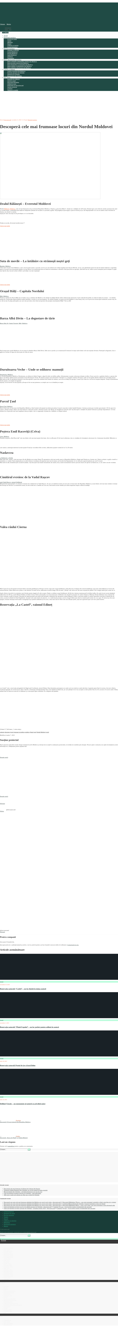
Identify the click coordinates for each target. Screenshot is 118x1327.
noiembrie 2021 (8, 1273)
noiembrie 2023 (8, 1255)
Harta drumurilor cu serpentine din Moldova (20, 64)
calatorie (2, 732)
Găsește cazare (11, 81)
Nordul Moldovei (12, 53)
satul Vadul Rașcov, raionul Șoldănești (11, 482)
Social (5, 1308)
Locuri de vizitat (12, 39)
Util (5, 1313)
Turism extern (8, 1309)
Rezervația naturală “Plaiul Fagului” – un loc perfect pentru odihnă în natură (29, 1027)
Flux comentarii (8, 1323)
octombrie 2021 (8, 1274)
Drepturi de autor (9, 1213)
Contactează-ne (9, 1211)
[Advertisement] (55, 105)
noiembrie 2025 (8, 1248)
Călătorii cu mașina (10, 1221)
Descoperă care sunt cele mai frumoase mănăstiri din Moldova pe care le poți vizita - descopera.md (32, 1202)
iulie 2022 (6, 1268)
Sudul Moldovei (12, 55)
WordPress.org (8, 1325)
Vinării (9, 40)
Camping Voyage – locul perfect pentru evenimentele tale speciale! (72, 1207)
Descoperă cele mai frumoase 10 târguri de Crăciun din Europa (22, 1188)
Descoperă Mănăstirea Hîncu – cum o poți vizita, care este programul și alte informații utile (89, 1205)
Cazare (6, 1288)
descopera (7, 732)
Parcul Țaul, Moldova (6, 406)
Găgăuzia (10, 56)
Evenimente (7, 1294)
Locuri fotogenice (12, 47)
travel (47, 732)
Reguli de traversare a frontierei (13, 1305)
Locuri (1, 981)
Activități (6, 1286)
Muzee (6, 1226)
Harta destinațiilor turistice (12, 60)
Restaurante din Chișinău (14, 76)
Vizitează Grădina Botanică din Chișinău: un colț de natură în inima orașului (25, 1190)
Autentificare (7, 1320)
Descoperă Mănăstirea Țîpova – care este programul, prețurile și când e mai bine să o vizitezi (89, 1202)
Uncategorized (8, 1311)
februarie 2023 (8, 1265)
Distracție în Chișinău (13, 74)
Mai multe (7, 77)
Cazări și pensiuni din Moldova (16, 71)
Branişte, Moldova (5, 266)
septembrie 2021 (8, 1276)
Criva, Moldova (4, 436)
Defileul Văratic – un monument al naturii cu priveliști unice (22, 1104)
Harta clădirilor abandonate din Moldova (19, 68)
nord (35, 732)
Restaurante (7, 1306)
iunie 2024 (7, 1249)
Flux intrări (7, 1321)
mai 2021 (6, 1279)
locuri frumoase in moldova (17, 732)
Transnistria (10, 58)
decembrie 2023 (8, 1254)
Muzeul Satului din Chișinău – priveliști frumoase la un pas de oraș (23, 1192)
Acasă (6, 36)
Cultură (6, 1289)
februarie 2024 (8, 1251)
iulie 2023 (6, 1260)
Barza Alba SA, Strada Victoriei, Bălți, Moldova (13, 323)
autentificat (11, 1146)
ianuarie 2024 (8, 1252)
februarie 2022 (8, 1269)
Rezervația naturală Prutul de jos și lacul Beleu (17, 1065)
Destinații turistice (10, 37)
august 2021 (7, 1277)
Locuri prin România (10, 1299)
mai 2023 (6, 1262)
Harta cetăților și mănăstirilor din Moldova (19, 66)
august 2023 (7, 1259)
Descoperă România (13, 82)
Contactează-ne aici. (73, 945)
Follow (2, 811)
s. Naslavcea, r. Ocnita (6, 458)
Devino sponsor (9, 1215)
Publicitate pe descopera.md (15, 85)
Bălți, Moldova (4, 296)
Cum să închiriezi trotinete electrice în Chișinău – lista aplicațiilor (22, 1193)
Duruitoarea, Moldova (6, 374)
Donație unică (4, 757)
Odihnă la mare (11, 84)
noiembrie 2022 (8, 1266)
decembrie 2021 (8, 1271)
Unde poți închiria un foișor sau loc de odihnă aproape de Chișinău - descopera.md (28, 1207)
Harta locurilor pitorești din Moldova (17, 63)
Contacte (9, 88)
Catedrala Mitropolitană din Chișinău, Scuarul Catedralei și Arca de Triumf (84, 1204)
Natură (9, 44)
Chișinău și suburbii (13, 50)
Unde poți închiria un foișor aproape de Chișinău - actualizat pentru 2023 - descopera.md (29, 1208)
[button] (1, 32)
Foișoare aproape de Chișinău (15, 72)
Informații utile (8, 1295)
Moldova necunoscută (10, 1300)
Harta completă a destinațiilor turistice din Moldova (22, 61)
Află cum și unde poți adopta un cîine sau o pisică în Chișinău (21, 1195)
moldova (27, 732)
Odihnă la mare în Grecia (11, 1303)
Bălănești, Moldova (9, 209)
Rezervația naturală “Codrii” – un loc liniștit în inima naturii (23, 989)
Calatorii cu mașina (12, 45)
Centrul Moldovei (12, 52)
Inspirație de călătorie (13, 79)
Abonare (2, 803)
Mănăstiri (10, 42)
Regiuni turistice (9, 49)
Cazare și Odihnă (9, 69)
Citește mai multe (5, 226)
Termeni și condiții (12, 90)
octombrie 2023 (8, 1257)
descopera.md (7, 120)
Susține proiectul (12, 87)
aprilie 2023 (7, 1263)
